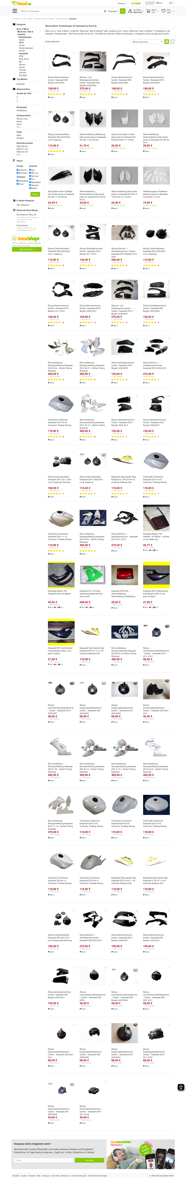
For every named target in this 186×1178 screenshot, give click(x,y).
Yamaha (22, 72)
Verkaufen (121, 3)
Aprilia (21, 39)
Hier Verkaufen (23, 204)
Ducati (22, 45)
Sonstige (23, 75)
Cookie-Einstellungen (79, 1175)
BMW (21, 42)
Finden (35, 194)
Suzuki (22, 67)
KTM (21, 56)
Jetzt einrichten (26, 249)
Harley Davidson (26, 48)
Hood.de (20, 3)
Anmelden (89, 1160)
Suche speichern (52, 41)
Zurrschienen (22, 225)
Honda (22, 50)
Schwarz (20, 138)
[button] (171, 3)
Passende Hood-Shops (27, 210)
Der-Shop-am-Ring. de (26, 214)
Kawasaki (23, 53)
